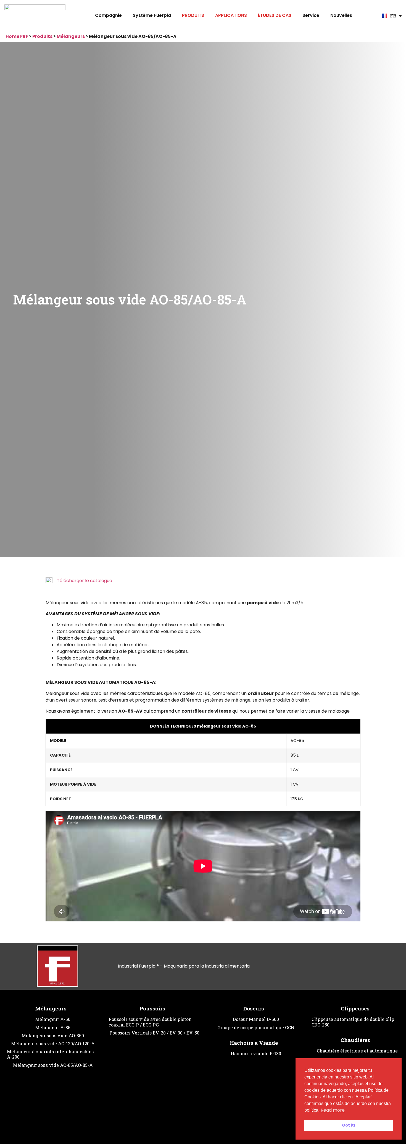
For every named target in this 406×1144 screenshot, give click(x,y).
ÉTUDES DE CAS (274, 15)
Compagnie (108, 15)
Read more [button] (333, 1110)
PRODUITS (193, 15)
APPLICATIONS (231, 15)
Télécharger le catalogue (84, 580)
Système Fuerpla (152, 15)
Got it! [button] (348, 1125)
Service (310, 15)
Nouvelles (341, 15)
